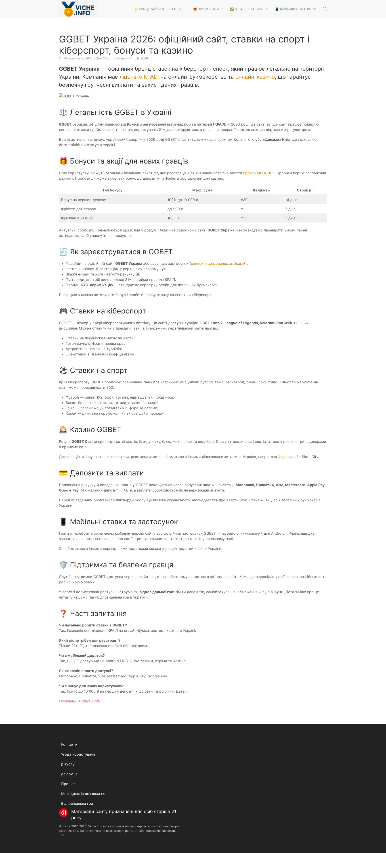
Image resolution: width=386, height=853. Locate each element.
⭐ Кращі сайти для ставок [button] (158, 9)
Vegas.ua (285, 456)
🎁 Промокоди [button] (206, 9)
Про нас (68, 784)
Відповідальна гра (77, 803)
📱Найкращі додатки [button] (293, 9)
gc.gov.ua (69, 774)
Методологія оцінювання (83, 793)
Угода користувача (78, 754)
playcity (68, 764)
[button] (325, 9)
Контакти (69, 744)
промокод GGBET (258, 173)
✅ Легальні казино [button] (247, 9)
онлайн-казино (255, 77)
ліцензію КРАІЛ (139, 77)
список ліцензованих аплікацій (218, 263)
